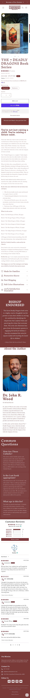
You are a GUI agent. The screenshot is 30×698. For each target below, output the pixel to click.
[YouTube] (20, 681)
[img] (5, 560)
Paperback (5, 88)
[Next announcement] (27, 2)
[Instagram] (13, 681)
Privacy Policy (15, 692)
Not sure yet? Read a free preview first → (15, 121)
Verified (14, 553)
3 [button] (15, 645)
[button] (3, 7)
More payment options (15, 115)
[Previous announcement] (2, 2)
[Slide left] (11, 56)
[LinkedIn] (17, 681)
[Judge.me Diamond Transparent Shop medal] (14, 547)
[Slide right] (18, 56)
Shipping (3, 78)
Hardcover (15, 88)
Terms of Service (15, 694)
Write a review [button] (15, 539)
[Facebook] (9, 681)
